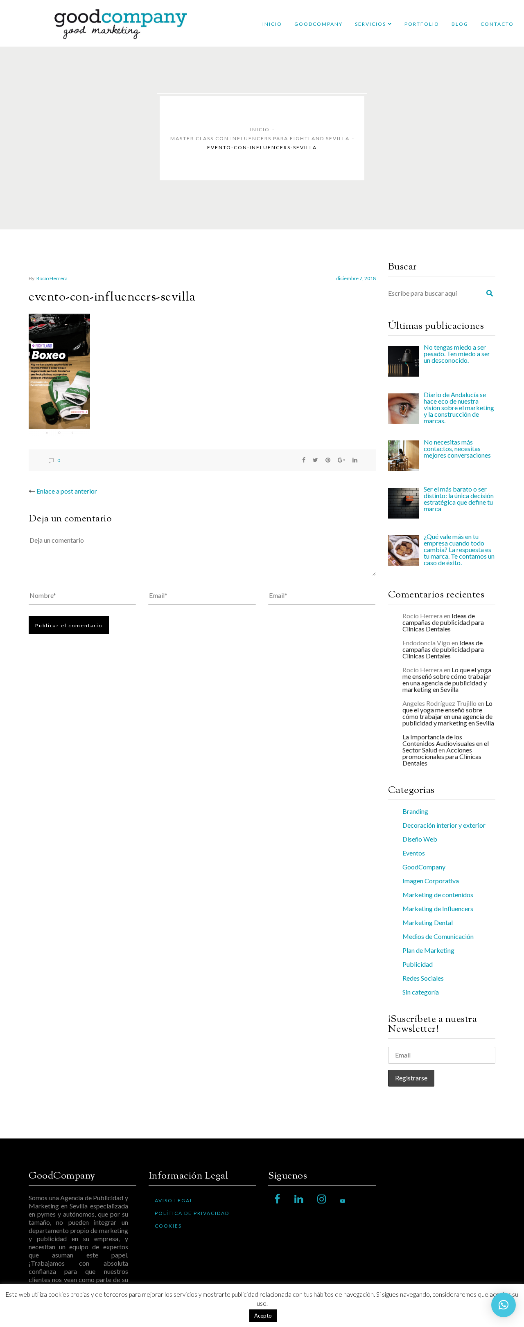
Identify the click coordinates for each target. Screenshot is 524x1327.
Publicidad (417, 964)
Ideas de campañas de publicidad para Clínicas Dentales (443, 622)
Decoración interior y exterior (444, 825)
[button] (503, 1305)
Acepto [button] (263, 1315)
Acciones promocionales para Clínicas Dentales (441, 756)
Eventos (413, 853)
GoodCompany (318, 24)
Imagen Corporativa (430, 881)
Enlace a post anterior (66, 491)
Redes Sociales (423, 978)
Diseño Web (419, 839)
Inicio (272, 24)
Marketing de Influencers (437, 908)
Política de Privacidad (192, 1213)
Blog (460, 24)
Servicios (370, 24)
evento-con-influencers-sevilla (112, 297)
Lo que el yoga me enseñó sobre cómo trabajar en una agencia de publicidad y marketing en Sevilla (446, 679)
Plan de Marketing (428, 950)
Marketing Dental (427, 922)
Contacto (497, 24)
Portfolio (421, 24)
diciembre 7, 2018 (356, 278)
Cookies (168, 1226)
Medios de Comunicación (438, 936)
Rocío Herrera (52, 278)
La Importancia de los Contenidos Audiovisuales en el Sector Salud (445, 743)
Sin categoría (420, 992)
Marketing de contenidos (437, 894)
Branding (415, 811)
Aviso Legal (174, 1200)
